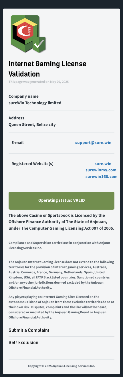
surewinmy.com (101, 170)
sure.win (103, 164)
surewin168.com (102, 177)
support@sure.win (93, 143)
